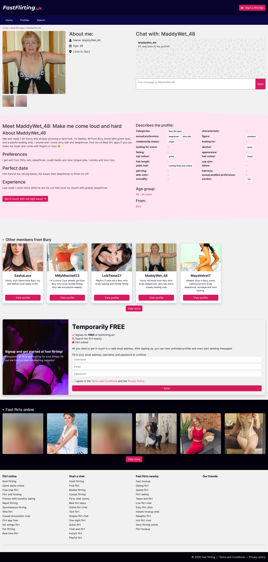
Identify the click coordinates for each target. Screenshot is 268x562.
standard (251, 136)
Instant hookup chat (147, 511)
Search (41, 20)
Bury (138, 206)
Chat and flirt (77, 529)
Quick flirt (75, 524)
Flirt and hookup (12, 494)
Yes (249, 179)
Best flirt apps (18, 28)
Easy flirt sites (144, 507)
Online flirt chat (78, 507)
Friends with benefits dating (18, 498)
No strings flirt (11, 524)
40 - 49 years (144, 194)
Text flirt (74, 511)
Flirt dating (142, 494)
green (171, 156)
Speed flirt (142, 489)
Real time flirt (10, 533)
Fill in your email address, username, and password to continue (109, 354)
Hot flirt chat (143, 520)
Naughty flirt (143, 516)
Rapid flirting (10, 503)
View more (134, 308)
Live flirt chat (144, 503)
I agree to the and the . (109, 381)
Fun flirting (8, 529)
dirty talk (187, 136)
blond (249, 156)
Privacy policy (257, 557)
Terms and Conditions (104, 381)
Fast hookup (143, 481)
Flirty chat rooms (79, 498)
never (249, 147)
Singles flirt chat (78, 516)
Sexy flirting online (147, 524)
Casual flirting (77, 494)
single (171, 142)
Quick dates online (13, 485)
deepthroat (174, 136)
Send (167, 388)
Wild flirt (7, 511)
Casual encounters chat (16, 516)
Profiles (24, 20)
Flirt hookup (143, 529)
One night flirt (77, 520)
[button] (33, 62)
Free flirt (74, 485)
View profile (23, 297)
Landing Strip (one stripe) (180, 166)
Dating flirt (142, 485)
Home (9, 20)
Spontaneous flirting (14, 507)
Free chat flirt (10, 489)
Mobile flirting (77, 489)
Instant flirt (75, 533)
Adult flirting (76, 481)
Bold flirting (9, 481)
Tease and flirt (144, 498)
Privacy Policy (136, 381)
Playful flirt (75, 537)
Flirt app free (10, 520)
